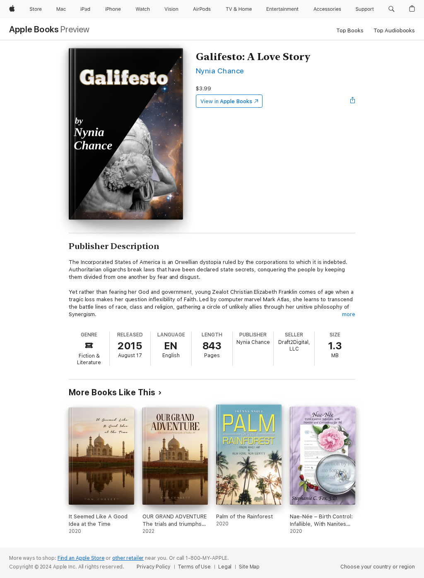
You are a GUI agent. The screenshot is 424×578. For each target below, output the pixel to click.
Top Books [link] (350, 30)
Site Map (249, 567)
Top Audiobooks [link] (394, 30)
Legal (224, 567)
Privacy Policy (153, 567)
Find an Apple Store (81, 558)
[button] (391, 9)
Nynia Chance (220, 70)
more (348, 314)
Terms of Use (194, 567)
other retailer (128, 558)
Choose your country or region (377, 567)
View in (226, 101)
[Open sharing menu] (352, 101)
